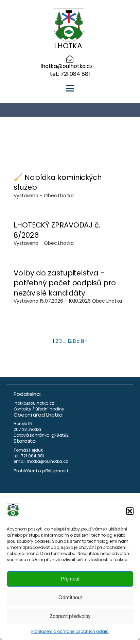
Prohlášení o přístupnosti (41, 471)
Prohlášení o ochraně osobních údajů (70, 631)
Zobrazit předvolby (70, 616)
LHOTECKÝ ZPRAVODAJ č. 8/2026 (57, 230)
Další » (80, 341)
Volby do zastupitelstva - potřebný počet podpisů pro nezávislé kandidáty (65, 283)
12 (70, 341)
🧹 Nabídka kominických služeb (58, 182)
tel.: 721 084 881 (70, 74)
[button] (129, 511)
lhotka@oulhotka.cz (66, 66)
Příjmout (70, 579)
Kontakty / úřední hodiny (39, 409)
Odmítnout (70, 597)
